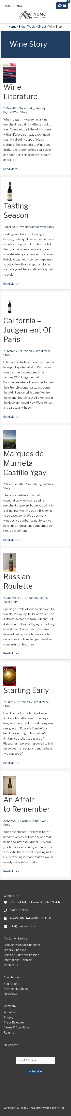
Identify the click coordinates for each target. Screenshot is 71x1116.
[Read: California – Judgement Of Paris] (9, 306)
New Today (27, 108)
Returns (9, 1032)
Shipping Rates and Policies (21, 955)
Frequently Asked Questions (22, 944)
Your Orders (11, 983)
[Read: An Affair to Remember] (9, 785)
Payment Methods (16, 988)
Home (13, 26)
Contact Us (11, 965)
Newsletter (11, 993)
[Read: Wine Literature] (9, 72)
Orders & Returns (15, 950)
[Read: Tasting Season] (9, 191)
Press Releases (14, 1022)
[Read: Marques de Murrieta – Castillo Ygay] (9, 439)
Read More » (11, 169)
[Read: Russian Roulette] (9, 562)
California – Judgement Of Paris (27, 330)
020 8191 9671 (19, 910)
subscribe (35, 1071)
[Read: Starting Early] (9, 675)
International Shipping (18, 960)
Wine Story (20, 112)
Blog (22, 26)
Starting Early (26, 690)
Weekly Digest (36, 26)
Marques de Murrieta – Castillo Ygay (24, 463)
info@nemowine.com (23, 926)
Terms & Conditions (17, 1027)
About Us (10, 1012)
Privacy (8, 1017)
